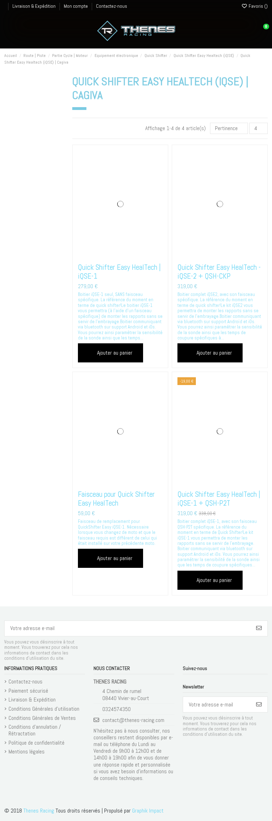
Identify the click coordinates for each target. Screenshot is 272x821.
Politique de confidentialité (36, 742)
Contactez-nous (111, 6)
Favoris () (258, 6)
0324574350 (116, 709)
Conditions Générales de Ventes (42, 718)
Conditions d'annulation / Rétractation (34, 730)
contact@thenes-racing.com (133, 720)
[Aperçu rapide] (131, 255)
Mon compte (76, 6)
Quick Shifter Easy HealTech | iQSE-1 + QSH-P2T (218, 498)
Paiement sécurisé (28, 690)
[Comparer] (120, 255)
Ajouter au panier (114, 352)
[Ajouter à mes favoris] (109, 255)
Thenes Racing (38, 810)
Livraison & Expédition (34, 6)
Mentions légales (26, 751)
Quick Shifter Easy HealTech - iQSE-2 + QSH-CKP (219, 271)
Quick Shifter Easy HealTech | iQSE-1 (119, 271)
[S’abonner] (258, 628)
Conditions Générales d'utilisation (43, 708)
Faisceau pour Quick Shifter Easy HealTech (116, 498)
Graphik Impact (148, 810)
